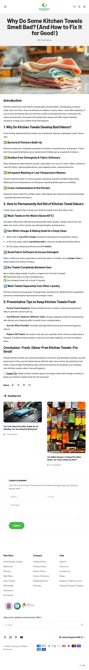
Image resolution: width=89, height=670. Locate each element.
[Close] (82, 607)
